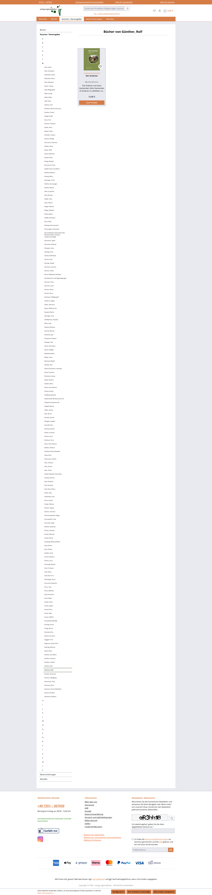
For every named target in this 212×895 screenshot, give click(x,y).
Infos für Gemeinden (124, 2)
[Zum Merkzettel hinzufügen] (100, 66)
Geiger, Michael (49, 210)
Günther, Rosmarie (50, 674)
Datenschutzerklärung (94, 814)
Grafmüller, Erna (49, 496)
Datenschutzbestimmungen (156, 839)
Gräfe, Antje (48, 493)
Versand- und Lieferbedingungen (98, 817)
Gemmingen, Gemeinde (51, 229)
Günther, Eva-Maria (50, 655)
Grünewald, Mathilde (50, 621)
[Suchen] (127, 8)
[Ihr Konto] (159, 10)
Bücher (43, 30)
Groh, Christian (49, 568)
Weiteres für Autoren (92, 840)
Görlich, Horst (48, 436)
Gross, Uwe (47, 587)
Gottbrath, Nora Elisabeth (52, 451)
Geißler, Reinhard (49, 218)
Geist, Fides (47, 221)
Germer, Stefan (49, 271)
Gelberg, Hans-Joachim (51, 225)
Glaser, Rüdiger (49, 350)
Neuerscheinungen (48, 774)
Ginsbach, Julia (48, 335)
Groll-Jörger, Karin (49, 579)
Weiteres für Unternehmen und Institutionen (102, 837)
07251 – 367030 (45, 2)
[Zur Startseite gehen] (50, 11)
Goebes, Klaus (48, 384)
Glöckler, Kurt (48, 365)
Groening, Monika (49, 564)
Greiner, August (49, 508)
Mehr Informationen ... (46, 893)
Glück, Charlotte (49, 372)
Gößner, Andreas (49, 448)
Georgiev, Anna (49, 248)
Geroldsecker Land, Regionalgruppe (55, 278)
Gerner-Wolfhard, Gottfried (52, 274)
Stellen (87, 823)
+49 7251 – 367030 (51, 806)
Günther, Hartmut (49, 658)
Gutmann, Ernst (49, 685)
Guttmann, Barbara (50, 696)
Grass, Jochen (48, 500)
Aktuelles (43, 779)
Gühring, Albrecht (49, 647)
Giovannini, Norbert (50, 338)
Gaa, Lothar (48, 67)
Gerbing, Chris (48, 252)
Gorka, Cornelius (49, 432)
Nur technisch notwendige (139, 892)
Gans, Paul (47, 120)
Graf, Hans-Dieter (49, 489)
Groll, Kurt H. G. (49, 576)
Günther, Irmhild (49, 662)
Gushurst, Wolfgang (50, 678)
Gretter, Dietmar (49, 530)
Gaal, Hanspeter (49, 71)
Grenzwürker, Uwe (50, 519)
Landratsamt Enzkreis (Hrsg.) (92, 73)
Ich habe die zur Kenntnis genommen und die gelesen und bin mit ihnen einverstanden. (153, 842)
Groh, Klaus (47, 572)
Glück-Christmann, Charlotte (53, 368)
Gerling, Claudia (49, 263)
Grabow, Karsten (49, 478)
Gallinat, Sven (48, 105)
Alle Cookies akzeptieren (164, 892)
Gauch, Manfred (49, 154)
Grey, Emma (48, 545)
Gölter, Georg (48, 410)
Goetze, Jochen (49, 391)
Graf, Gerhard (48, 485)
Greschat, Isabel (49, 523)
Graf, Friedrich (48, 481)
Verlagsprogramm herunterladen (89, 2)
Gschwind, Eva (48, 632)
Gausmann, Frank (49, 165)
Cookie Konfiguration (93, 826)
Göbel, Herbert (49, 380)
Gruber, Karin (48, 602)
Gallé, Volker (48, 97)
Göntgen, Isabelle (49, 421)
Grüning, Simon (49, 624)
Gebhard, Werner (49, 173)
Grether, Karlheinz (50, 527)
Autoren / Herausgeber (50, 34)
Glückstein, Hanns (49, 376)
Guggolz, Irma (48, 640)
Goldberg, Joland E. (50, 395)
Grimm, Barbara (49, 557)
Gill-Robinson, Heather (51, 320)
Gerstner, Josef (49, 286)
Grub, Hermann (49, 594)
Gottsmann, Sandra (50, 459)
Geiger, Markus (49, 206)
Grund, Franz (48, 609)
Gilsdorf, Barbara (49, 327)
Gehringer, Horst (49, 180)
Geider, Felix (48, 199)
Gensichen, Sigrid (49, 240)
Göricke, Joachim (49, 429)
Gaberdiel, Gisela (49, 75)
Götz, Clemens (48, 463)
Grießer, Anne (48, 553)
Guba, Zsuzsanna (49, 636)
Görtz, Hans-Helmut (50, 444)
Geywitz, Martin (49, 312)
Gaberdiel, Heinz (49, 78)
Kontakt (88, 811)
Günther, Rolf (48, 670)
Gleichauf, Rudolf (49, 361)
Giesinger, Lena (49, 316)
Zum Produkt (91, 102)
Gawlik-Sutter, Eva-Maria (52, 169)
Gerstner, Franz (49, 282)
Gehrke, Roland (49, 188)
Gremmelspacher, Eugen (52, 515)
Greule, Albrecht (49, 534)
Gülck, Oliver (48, 651)
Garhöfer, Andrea (49, 135)
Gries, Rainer (48, 549)
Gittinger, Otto (48, 342)
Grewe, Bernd (48, 538)
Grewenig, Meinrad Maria (52, 542)
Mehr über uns (91, 802)
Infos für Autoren (166, 2)
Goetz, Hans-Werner (50, 387)
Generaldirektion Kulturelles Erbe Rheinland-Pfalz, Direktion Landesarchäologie (54, 235)
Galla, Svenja (48, 93)
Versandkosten (98, 879)
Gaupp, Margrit (49, 161)
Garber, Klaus (48, 131)
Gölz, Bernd (48, 414)
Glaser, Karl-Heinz (50, 346)
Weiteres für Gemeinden (94, 835)
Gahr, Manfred (48, 82)
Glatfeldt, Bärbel (49, 353)
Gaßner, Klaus (48, 146)
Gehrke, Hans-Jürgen (50, 184)
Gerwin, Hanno (49, 289)
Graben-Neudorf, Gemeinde (53, 474)
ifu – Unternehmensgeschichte (107, 14)
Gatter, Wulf (48, 150)
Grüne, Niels (48, 613)
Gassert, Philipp (49, 139)
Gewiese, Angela (49, 301)
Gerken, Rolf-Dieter (50, 256)
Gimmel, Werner (49, 331)
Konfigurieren (118, 892)
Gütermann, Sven (49, 681)
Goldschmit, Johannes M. (52, 402)
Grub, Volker (48, 598)
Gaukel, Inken (48, 157)
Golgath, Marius (49, 406)
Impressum (89, 805)
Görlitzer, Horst (49, 440)
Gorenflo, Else (48, 425)
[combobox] (104, 8)
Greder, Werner (49, 504)
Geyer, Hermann (49, 304)
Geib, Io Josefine (49, 191)
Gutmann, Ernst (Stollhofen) (52, 689)
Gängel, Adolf (48, 116)
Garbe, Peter (48, 127)
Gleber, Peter (48, 357)
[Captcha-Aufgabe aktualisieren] (171, 818)
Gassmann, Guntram (50, 142)
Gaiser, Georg (48, 86)
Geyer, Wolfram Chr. (50, 308)
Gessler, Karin (48, 293)
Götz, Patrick (48, 466)
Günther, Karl (48, 666)
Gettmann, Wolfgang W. (51, 297)
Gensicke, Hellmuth (50, 244)
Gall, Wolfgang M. (49, 90)
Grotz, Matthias (49, 591)
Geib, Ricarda (48, 195)
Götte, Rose (47, 455)
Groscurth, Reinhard (50, 583)
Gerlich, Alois (48, 259)
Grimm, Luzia (48, 560)
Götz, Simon (48, 470)
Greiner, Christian (49, 512)
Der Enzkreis (92, 76)
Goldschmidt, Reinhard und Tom (54, 399)
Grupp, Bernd (48, 628)
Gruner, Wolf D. (49, 617)
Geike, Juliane (48, 214)
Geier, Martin (48, 203)
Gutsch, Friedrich (49, 693)
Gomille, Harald (49, 417)
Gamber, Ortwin (49, 112)
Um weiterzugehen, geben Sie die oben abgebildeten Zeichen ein (148, 825)
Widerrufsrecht (91, 820)
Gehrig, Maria (48, 176)
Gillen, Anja (47, 323)
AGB (86, 808)
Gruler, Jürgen (48, 606)
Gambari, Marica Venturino (52, 109)
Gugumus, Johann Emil (51, 643)
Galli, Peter (47, 101)
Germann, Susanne (50, 267)
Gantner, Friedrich (50, 124)
